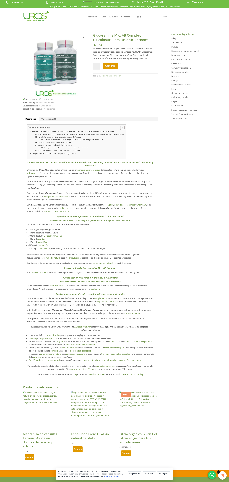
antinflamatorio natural (50, 354)
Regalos (174, 101)
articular (86, 326)
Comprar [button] (29, 457)
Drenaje (175, 76)
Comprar (110, 65)
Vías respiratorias (179, 118)
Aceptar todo (134, 474)
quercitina (118, 204)
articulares (31, 173)
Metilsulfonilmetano (53, 236)
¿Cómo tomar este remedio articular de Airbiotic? (55, 145)
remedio (78, 326)
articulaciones (143, 162)
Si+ (102, 347)
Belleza (174, 47)
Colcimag (33, 338)
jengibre (109, 204)
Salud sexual (177, 105)
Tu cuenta (114, 17)
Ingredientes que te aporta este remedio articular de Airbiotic (59, 137)
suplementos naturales (108, 301)
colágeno (64, 208)
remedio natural (67, 162)
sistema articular (70, 347)
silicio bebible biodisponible (80, 350)
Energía (174, 80)
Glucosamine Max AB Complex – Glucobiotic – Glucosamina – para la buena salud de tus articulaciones (73, 131)
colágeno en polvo (47, 338)
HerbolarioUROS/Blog (133, 374)
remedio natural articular (88, 170)
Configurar (163, 474)
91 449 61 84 (17, 2)
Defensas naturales (180, 72)
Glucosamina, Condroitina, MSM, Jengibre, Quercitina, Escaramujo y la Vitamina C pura (73, 140)
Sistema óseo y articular (111, 76)
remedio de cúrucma (75, 354)
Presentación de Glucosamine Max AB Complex (54, 142)
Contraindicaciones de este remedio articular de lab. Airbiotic (59, 150)
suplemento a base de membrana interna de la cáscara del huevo (112, 360)
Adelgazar (175, 38)
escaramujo (129, 204)
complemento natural (103, 263)
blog (75, 374)
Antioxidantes (177, 42)
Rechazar (149, 474)
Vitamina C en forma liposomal (138, 341)
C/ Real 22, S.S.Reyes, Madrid (150, 2)
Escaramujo (105, 220)
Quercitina (95, 220)
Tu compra (197, 2)
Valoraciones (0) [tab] (48, 119)
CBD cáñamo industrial (181, 59)
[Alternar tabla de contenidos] (121, 128)
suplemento (82, 281)
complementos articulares (56, 196)
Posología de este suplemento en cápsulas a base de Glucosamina (66, 148)
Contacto (125, 17)
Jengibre (85, 220)
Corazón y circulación (181, 68)
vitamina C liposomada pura (56, 211)
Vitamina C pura (123, 220)
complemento (100, 298)
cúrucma (37, 357)
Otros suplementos (180, 93)
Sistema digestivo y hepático (184, 110)
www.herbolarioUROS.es (81, 369)
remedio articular (101, 216)
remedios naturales (105, 366)
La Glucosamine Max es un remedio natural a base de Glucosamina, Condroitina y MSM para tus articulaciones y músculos (81, 134)
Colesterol (176, 63)
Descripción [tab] (30, 119)
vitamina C (141, 204)
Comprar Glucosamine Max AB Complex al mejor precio (54, 153)
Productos (92, 17)
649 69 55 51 (57, 2)
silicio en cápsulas (52, 335)
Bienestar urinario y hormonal (185, 51)
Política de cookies (111, 476)
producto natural (57, 285)
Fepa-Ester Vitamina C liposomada (80, 344)
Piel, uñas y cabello (179, 97)
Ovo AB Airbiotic (36, 360)
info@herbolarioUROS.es (107, 2)
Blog (104, 17)
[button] (83, 37)
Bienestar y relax (178, 55)
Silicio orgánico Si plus (114, 347)
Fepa (173, 89)
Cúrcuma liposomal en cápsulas (115, 354)
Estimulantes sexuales (181, 84)
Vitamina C (44, 248)
